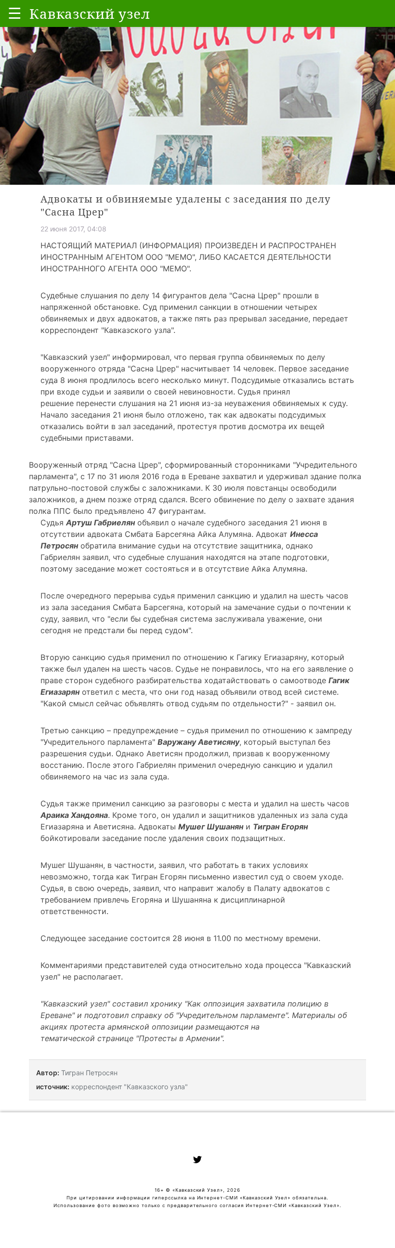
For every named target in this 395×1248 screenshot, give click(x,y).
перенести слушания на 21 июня (137, 403)
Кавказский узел (75, 357)
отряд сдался (159, 499)
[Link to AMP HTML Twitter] (197, 1161)
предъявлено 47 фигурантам (149, 511)
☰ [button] (15, 13)
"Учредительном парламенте (230, 1015)
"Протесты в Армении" (179, 1038)
